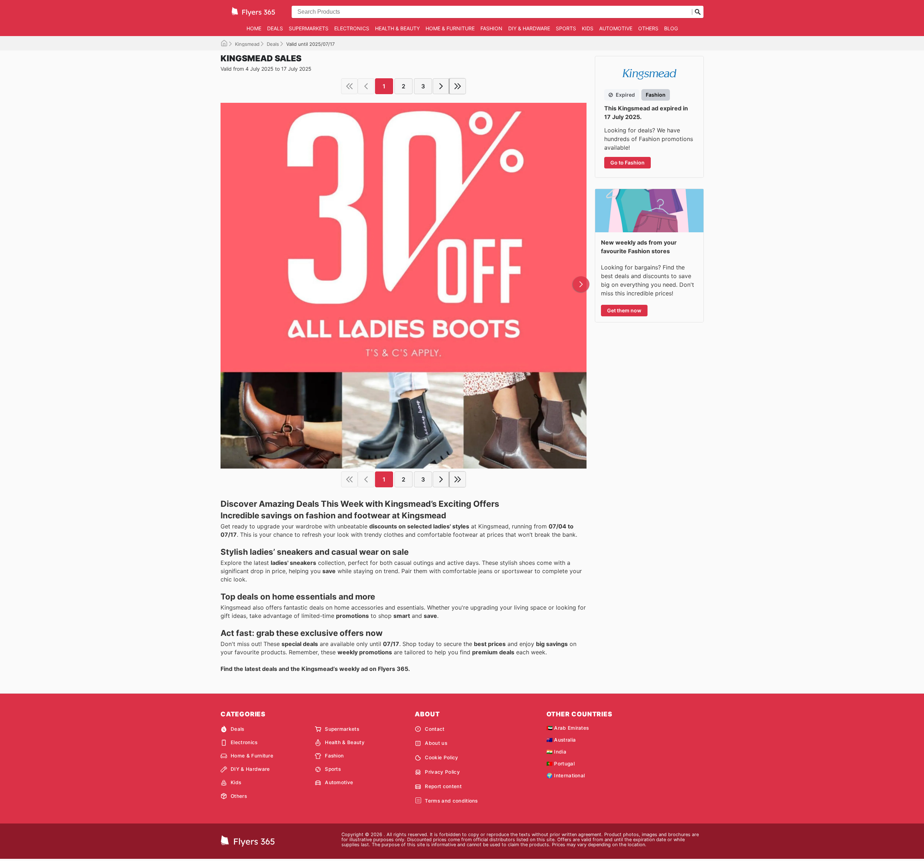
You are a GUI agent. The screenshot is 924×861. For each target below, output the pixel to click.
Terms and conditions (451, 801)
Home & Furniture (450, 28)
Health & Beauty (397, 28)
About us (436, 743)
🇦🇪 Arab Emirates (567, 728)
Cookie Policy (441, 757)
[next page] (441, 86)
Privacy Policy (442, 772)
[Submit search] (697, 12)
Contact (434, 729)
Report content (443, 786)
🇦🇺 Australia (561, 740)
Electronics (351, 28)
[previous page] (366, 86)
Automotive (615, 28)
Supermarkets (308, 28)
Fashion (491, 28)
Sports (566, 28)
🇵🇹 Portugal (560, 763)
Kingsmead (247, 44)
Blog (671, 28)
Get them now (624, 310)
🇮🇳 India (556, 752)
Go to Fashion (627, 162)
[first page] (349, 86)
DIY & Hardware (529, 28)
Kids (587, 28)
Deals (275, 28)
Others (648, 28)
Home (254, 28)
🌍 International (565, 775)
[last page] (457, 86)
